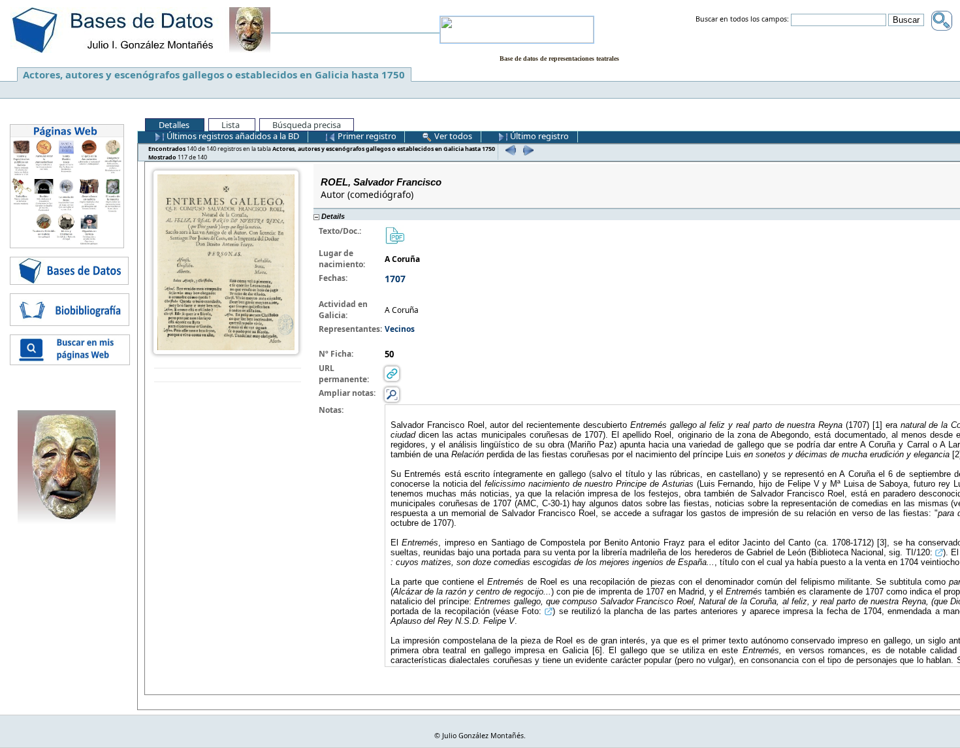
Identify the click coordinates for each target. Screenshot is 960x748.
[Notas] (392, 394)
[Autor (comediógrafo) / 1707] (225, 262)
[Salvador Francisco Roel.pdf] (394, 234)
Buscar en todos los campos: (742, 19)
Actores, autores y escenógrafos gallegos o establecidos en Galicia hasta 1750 (214, 74)
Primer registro (366, 136)
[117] (527, 149)
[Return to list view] (227, 375)
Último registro (538, 136)
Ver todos (452, 136)
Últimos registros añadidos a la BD (232, 136)
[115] (509, 149)
